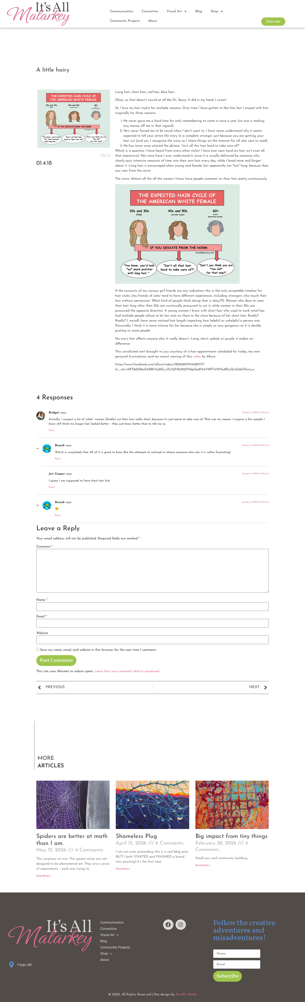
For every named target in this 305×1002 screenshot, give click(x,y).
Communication (121, 11)
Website (42, 633)
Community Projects (125, 21)
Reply (52, 430)
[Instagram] (181, 924)
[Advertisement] (73, 219)
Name (41, 600)
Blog (198, 11)
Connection (150, 11)
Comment (44, 546)
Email (41, 616)
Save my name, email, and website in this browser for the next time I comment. (98, 650)
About (152, 21)
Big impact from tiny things (231, 836)
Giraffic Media (186, 994)
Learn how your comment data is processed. (127, 671)
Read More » (43, 875)
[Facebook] (168, 924)
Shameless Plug (136, 836)
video (197, 356)
